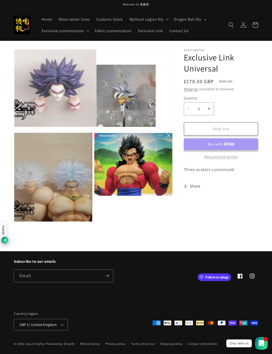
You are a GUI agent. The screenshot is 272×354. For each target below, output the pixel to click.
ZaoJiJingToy (35, 344)
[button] (148, 19)
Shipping (191, 89)
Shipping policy (171, 344)
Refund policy (90, 344)
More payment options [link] (221, 156)
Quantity (191, 98)
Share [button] (195, 185)
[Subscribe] (107, 275)
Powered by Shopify (60, 344)
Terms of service (143, 344)
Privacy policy (116, 344)
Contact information (202, 344)
